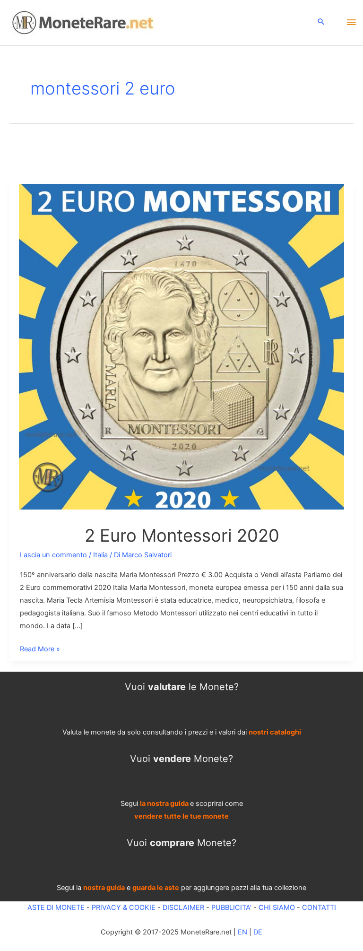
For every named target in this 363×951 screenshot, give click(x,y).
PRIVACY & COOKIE (123, 907)
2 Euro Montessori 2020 (182, 535)
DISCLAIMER (183, 907)
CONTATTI (319, 907)
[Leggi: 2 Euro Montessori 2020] (181, 346)
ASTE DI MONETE (56, 907)
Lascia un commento (53, 555)
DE (257, 932)
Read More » (40, 650)
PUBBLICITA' (231, 907)
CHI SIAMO (277, 907)
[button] (321, 22)
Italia (100, 555)
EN (242, 932)
